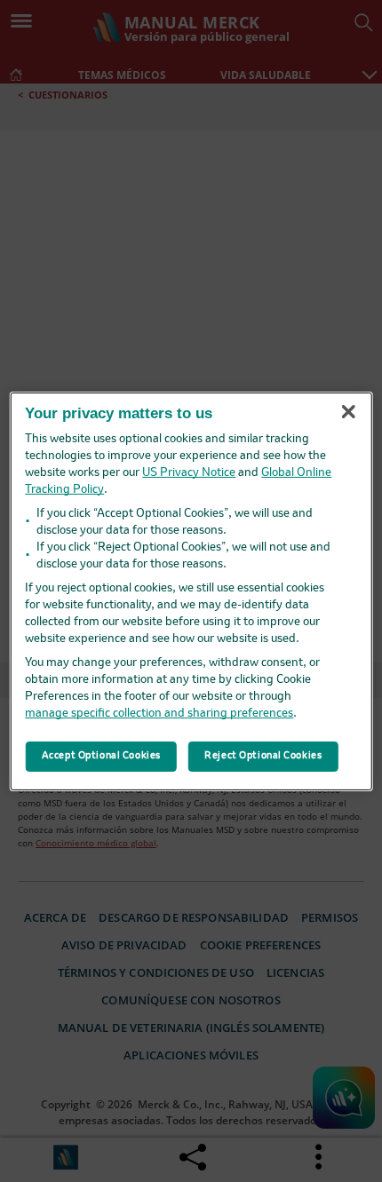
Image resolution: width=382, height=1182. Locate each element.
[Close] (348, 412)
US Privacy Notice (188, 473)
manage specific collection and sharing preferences (159, 713)
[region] (191, 590)
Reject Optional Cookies (263, 755)
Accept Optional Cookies (101, 755)
